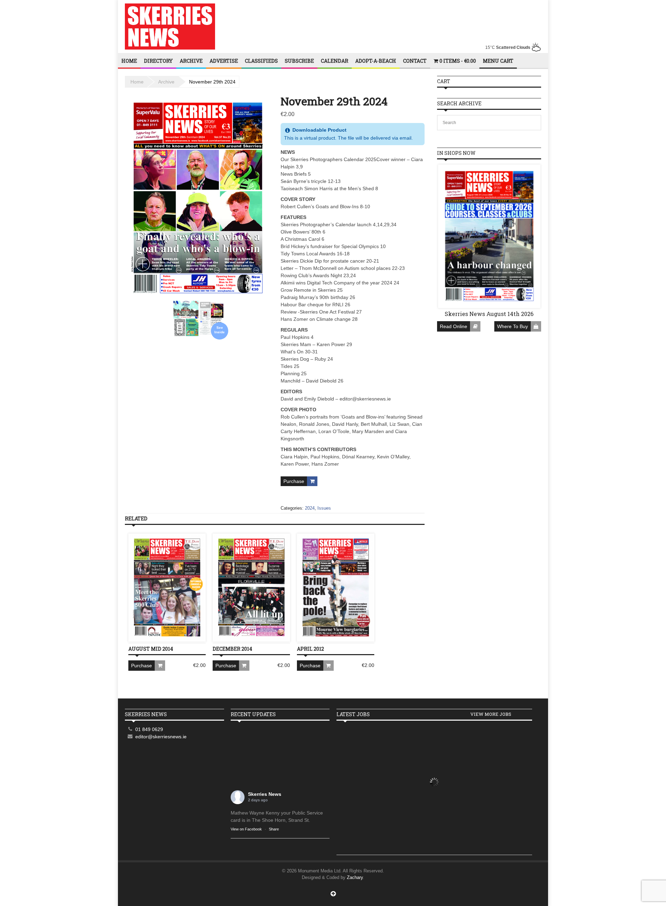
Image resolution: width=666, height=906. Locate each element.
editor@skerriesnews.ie (161, 736)
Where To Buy (512, 326)
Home (129, 61)
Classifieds (261, 61)
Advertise (224, 61)
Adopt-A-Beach (375, 61)
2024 (310, 508)
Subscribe (299, 61)
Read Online (453, 326)
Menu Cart (498, 61)
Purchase (293, 481)
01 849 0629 (149, 729)
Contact (415, 61)
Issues (324, 508)
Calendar (334, 61)
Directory (158, 61)
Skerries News (264, 794)
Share (274, 829)
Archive (191, 61)
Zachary (355, 877)
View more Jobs (490, 714)
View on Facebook (246, 829)
